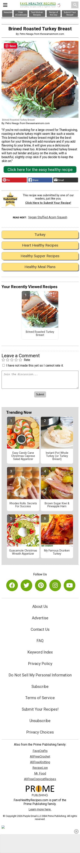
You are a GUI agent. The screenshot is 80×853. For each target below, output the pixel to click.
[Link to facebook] (12, 585)
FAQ (40, 640)
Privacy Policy (40, 663)
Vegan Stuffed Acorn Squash (47, 217)
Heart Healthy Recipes (40, 245)
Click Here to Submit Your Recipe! (48, 203)
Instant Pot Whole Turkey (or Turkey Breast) (57, 456)
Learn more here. (40, 809)
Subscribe (40, 686)
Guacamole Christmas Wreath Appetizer (23, 552)
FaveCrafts (40, 751)
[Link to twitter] (26, 585)
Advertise (40, 618)
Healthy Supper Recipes (40, 256)
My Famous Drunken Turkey (57, 552)
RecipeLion (40, 768)
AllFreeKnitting (40, 762)
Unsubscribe (40, 720)
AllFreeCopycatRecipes (40, 779)
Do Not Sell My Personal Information (40, 675)
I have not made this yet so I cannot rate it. (34, 365)
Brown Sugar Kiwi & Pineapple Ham (57, 505)
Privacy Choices (40, 732)
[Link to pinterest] (41, 585)
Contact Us (40, 629)
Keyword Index (40, 652)
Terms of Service (40, 697)
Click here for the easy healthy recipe (40, 169)
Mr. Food (40, 773)
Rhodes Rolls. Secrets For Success (23, 505)
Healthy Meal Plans (40, 267)
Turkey (40, 234)
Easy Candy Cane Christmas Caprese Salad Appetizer (23, 456)
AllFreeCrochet (40, 756)
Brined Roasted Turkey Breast (40, 333)
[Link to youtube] (69, 585)
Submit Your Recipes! (40, 709)
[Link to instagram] (55, 585)
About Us (40, 606)
